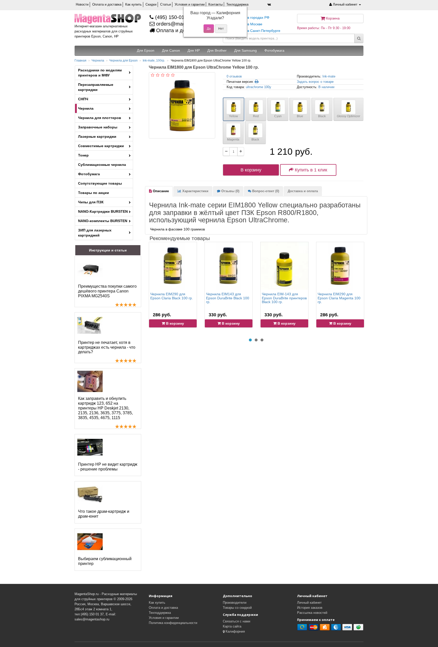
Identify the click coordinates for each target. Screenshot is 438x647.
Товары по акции (93, 193)
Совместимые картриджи (101, 146)
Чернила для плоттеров (99, 118)
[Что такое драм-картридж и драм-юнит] (90, 494)
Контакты (215, 4)
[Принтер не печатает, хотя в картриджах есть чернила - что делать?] (90, 325)
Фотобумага (89, 174)
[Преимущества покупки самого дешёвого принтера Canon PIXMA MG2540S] (90, 269)
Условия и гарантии (190, 4)
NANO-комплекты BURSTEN (102, 221)
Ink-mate (328, 76)
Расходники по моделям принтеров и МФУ (100, 72)
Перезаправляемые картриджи (95, 87)
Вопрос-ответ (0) (265, 191)
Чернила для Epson (123, 60)
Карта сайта (232, 626)
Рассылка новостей (312, 613)
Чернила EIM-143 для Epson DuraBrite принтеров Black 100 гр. (284, 298)
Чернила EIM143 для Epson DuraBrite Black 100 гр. (227, 298)
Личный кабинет (309, 602)
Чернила (98, 60)
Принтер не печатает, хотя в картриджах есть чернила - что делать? (106, 347)
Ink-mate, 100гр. (154, 60)
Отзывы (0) (229, 191)
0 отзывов (234, 76)
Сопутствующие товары (100, 183)
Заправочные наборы (97, 127)
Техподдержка (237, 4)
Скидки (150, 4)
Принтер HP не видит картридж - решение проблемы (107, 466)
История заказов (309, 608)
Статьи (165, 4)
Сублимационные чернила (102, 165)
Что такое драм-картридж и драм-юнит (103, 513)
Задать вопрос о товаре (315, 82)
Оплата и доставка (106, 4)
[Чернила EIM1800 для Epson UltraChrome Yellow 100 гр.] (182, 105)
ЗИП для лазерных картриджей (95, 232)
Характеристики (194, 191)
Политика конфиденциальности (173, 623)
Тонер (83, 155)
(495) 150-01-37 (173, 17)
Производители (234, 602)
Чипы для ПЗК (91, 202)
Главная (80, 60)
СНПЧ (83, 99)
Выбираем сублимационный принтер (105, 561)
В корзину (251, 169)
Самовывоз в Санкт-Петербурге (253, 31)
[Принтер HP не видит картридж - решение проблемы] (90, 447)
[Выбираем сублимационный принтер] (90, 541)
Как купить (133, 4)
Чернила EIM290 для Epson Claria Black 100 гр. (171, 296)
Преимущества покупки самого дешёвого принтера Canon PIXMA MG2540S (107, 291)
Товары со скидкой (237, 608)
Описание (160, 191)
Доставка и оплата (303, 191)
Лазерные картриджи (97, 136)
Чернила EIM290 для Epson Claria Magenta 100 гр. (339, 298)
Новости (82, 4)
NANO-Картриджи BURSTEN (103, 211)
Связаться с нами (236, 621)
